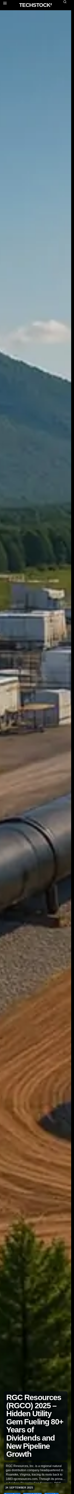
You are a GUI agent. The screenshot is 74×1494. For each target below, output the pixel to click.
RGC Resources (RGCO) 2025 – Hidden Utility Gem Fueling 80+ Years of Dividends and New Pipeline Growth (34, 1425)
